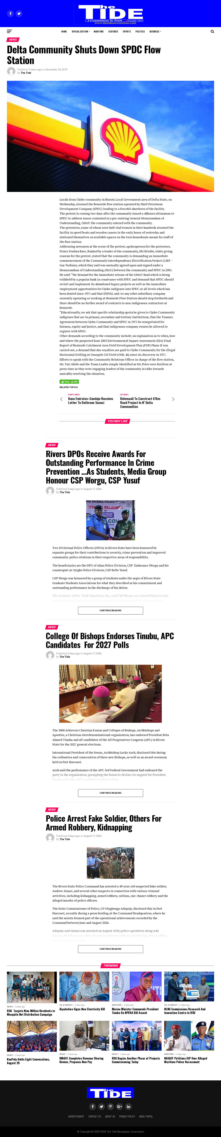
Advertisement (76, 1116)
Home (64, 31)
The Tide (26, 72)
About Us (110, 1116)
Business (154, 31)
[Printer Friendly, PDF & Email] (69, 381)
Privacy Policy (127, 1116)
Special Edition (80, 31)
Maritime (99, 31)
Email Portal (146, 1116)
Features (113, 31)
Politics (140, 31)
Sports (127, 31)
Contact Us (94, 1116)
